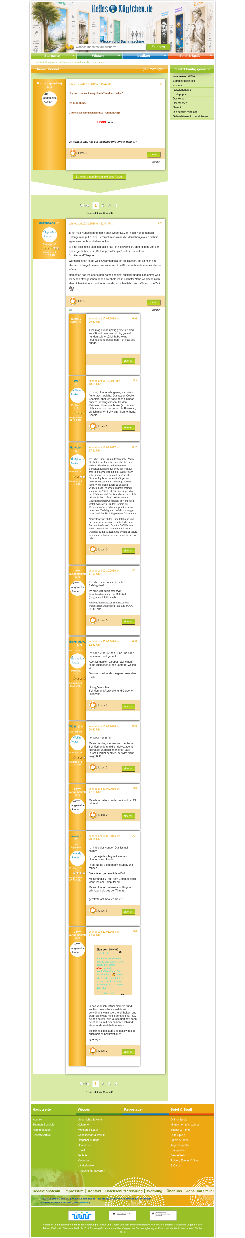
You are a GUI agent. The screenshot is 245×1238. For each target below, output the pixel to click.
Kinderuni (84, 1160)
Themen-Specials (43, 1124)
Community (51, 62)
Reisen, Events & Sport (185, 1160)
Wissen (98, 56)
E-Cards (175, 1165)
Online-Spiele (178, 1119)
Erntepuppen (180, 94)
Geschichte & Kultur (90, 1119)
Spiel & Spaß (189, 56)
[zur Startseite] (122, 8)
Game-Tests (178, 1155)
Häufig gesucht (42, 1129)
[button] (158, 47)
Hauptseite (42, 1109)
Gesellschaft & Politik (91, 1135)
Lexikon (143, 56)
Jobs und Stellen (200, 1191)
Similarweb (84, 1202)
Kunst (81, 1150)
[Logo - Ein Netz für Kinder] (81, 1215)
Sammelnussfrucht (184, 80)
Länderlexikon (86, 1165)
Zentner (177, 85)
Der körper (179, 98)
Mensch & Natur (88, 1129)
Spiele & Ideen (179, 1140)
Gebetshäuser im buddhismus (190, 116)
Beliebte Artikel (42, 1135)
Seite (84, 205)
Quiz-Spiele (177, 1135)
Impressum (74, 1191)
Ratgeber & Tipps (88, 1140)
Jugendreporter (179, 1145)
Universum (84, 1145)
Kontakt (37, 1119)
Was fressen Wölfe (184, 76)
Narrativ (177, 107)
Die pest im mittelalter (185, 111)
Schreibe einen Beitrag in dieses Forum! (99, 176)
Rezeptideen (178, 1150)
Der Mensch (180, 103)
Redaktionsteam (46, 1191)
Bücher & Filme (180, 1129)
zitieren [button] (154, 154)
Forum (65, 62)
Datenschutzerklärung (124, 1191)
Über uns (174, 1191)
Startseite (52, 56)
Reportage (133, 1109)
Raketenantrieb (182, 89)
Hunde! (100, 62)
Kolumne (83, 1124)
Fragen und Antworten (91, 1170)
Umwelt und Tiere (83, 62)
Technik (82, 1155)
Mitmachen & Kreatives (185, 1124)
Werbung (154, 1191)
